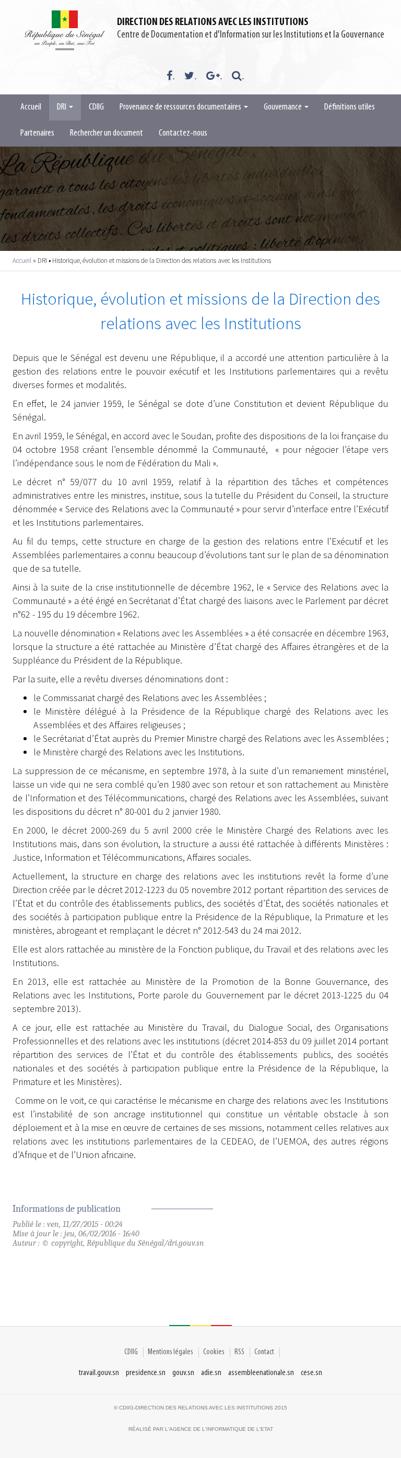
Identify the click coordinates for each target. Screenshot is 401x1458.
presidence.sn (146, 1372)
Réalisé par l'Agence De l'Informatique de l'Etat (200, 1429)
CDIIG (96, 107)
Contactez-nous (183, 133)
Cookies (214, 1352)
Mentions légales (170, 1352)
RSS (239, 1352)
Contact (264, 1352)
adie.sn (211, 1372)
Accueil (30, 107)
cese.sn (311, 1372)
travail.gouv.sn (99, 1372)
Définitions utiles (349, 107)
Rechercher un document (106, 133)
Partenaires (37, 133)
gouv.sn (183, 1372)
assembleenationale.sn (261, 1372)
